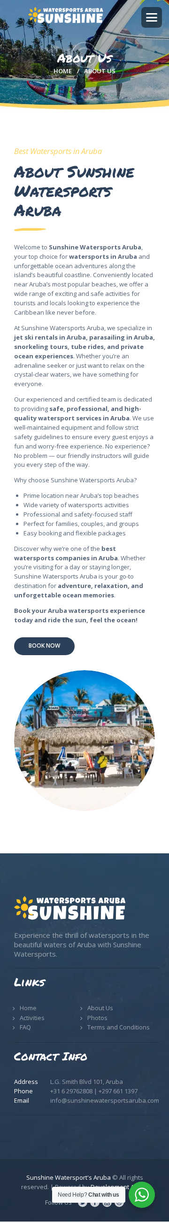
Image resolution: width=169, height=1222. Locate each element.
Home (63, 70)
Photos (97, 1017)
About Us (100, 1008)
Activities (32, 1017)
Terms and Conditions (118, 1027)
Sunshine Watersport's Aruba (68, 1177)
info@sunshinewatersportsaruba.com (104, 1100)
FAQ (25, 1027)
